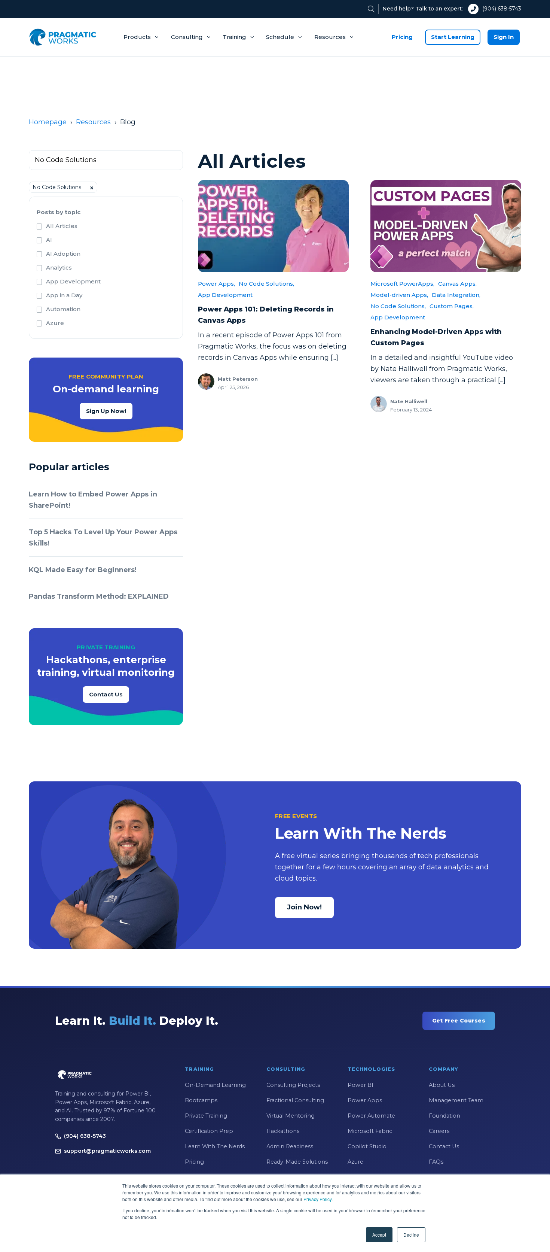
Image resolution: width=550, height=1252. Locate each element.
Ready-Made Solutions (297, 1161)
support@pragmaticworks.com (107, 1151)
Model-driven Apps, (399, 294)
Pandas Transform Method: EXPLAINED (99, 596)
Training (234, 36)
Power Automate (371, 1115)
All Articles (61, 226)
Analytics (59, 267)
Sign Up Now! (106, 410)
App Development (73, 281)
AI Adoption (63, 253)
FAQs (436, 1161)
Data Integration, (456, 294)
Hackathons (282, 1131)
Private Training (206, 1115)
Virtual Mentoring (290, 1115)
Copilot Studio (367, 1146)
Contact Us (106, 694)
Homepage (48, 122)
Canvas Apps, (457, 283)
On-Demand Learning (215, 1085)
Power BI (360, 1085)
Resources (330, 36)
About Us (442, 1085)
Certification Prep (209, 1131)
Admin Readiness (289, 1146)
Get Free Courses (458, 1020)
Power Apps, (216, 283)
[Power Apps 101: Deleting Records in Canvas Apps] (273, 226)
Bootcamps (201, 1100)
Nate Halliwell (408, 401)
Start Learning (452, 36)
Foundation (444, 1115)
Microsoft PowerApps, (402, 283)
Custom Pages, (452, 306)
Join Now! (304, 907)
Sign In (504, 36)
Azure (55, 322)
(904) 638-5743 (501, 8)
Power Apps (365, 1100)
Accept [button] (379, 1234)
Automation (63, 309)
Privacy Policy (317, 1199)
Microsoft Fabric (370, 1131)
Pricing (402, 36)
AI (49, 239)
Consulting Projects (293, 1085)
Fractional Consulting (295, 1100)
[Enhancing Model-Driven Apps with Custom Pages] (445, 226)
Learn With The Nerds (215, 1146)
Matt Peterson (238, 379)
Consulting (187, 36)
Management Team (456, 1100)
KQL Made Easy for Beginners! (83, 570)
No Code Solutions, (266, 283)
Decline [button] (411, 1234)
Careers (439, 1131)
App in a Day (64, 295)
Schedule (280, 36)
